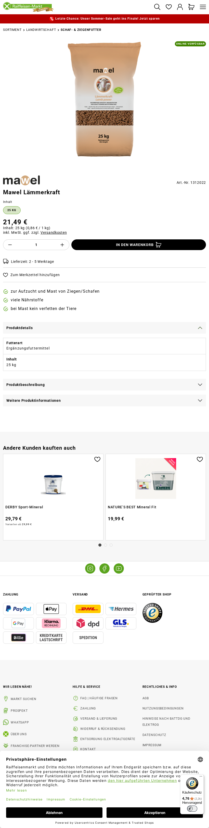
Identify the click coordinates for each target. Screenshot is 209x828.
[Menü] (201, 7)
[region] (104, 106)
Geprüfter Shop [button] (157, 594)
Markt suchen (23, 699)
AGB (145, 698)
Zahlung (88, 708)
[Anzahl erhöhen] (62, 244)
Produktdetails (19, 328)
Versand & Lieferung (98, 718)
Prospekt (19, 711)
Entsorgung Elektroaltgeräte (107, 739)
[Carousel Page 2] (105, 545)
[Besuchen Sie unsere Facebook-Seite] (104, 568)
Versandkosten (54, 232)
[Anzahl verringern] (10, 244)
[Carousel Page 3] (111, 545)
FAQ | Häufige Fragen (99, 698)
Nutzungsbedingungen (163, 708)
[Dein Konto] (180, 7)
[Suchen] (157, 7)
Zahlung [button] (10, 594)
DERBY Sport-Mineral (24, 507)
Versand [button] (80, 594)
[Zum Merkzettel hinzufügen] (97, 459)
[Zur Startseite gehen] (76, 7)
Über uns (19, 734)
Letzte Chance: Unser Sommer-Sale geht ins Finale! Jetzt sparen (107, 18)
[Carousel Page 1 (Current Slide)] (99, 545)
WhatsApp (20, 722)
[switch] (192, 809)
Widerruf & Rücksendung (102, 729)
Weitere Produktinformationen (33, 400)
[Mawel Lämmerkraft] (104, 100)
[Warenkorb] (191, 7)
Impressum (152, 745)
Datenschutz (154, 735)
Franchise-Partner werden (35, 746)
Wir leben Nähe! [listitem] (17, 687)
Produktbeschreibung (25, 385)
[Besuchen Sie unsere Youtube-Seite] (119, 568)
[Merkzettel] (168, 7)
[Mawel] (21, 180)
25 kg (11, 210)
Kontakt (88, 749)
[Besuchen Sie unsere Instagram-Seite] (90, 568)
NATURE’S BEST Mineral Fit (132, 507)
